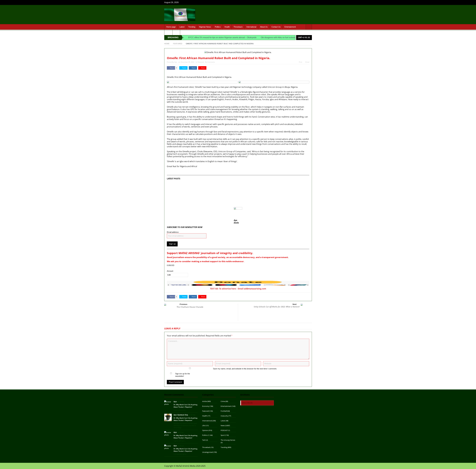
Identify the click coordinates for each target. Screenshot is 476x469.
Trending (191, 27)
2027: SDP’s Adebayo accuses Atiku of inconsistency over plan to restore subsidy (204, 198)
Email (307, 62)
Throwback (238, 27)
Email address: (173, 232)
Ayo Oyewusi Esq (181, 415)
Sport (168, 32)
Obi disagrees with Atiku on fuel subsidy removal (264, 37)
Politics (218, 27)
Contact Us (276, 27)
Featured (201, 62)
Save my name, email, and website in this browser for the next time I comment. (245, 369)
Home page (171, 27)
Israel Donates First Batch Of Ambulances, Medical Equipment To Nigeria (200, 183)
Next (295, 304)
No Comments (210, 62)
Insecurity (224, 416)
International (251, 27)
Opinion (205, 430)
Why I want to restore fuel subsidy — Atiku (186, 203)
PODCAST (224, 430)
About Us (264, 27)
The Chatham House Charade (190, 307)
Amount (170, 271)
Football (224, 411)
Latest (181, 27)
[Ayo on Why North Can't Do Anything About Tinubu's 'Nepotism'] (168, 403)
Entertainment (290, 27)
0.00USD (170, 265)
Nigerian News (205, 27)
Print (300, 62)
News (223, 425)
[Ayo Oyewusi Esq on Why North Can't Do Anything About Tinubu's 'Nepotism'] (168, 417)
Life (203, 425)
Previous (183, 304)
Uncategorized (207, 452)
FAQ (176, 32)
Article (204, 401)
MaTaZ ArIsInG (174, 72)
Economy (205, 406)
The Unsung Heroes (228, 440)
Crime (223, 401)
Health (227, 27)
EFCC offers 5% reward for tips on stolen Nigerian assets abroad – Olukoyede (204, 37)
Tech (204, 440)
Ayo (175, 62)
